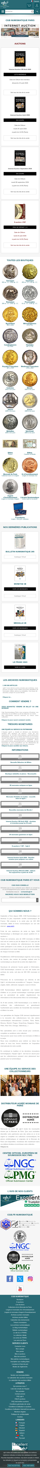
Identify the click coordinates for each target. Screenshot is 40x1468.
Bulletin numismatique (20, 1330)
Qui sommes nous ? (20, 1386)
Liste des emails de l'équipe (20, 1389)
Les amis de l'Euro (20, 1340)
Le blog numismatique (20, 1327)
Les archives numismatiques (20, 1325)
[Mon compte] (36, 7)
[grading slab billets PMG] (20, 1177)
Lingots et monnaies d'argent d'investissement (20, 1312)
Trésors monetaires (20, 1322)
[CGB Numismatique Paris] (5, 8)
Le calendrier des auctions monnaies (20, 1378)
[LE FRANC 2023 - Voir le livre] (20, 652)
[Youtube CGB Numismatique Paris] (20, 1289)
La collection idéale (20, 1335)
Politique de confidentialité (20, 1414)
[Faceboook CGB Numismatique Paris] (10, 1279)
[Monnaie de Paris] (20, 1127)
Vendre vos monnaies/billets (20, 1375)
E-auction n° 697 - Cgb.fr (21, 846)
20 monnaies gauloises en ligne (20, 834)
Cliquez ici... (7, 697)
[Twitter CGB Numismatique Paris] (20, 1279)
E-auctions (20, 1302)
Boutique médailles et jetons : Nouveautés (20, 774)
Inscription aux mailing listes (20, 1361)
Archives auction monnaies (20, 1315)
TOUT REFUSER (28, 1465)
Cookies (20, 1417)
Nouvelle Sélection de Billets (20, 762)
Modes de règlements (20, 1366)
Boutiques (20, 1299)
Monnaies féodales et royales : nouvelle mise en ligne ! (20, 797)
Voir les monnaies (20, 589)
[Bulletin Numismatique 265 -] (20, 541)
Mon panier (20, 1351)
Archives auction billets (20, 1317)
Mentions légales (20, 1412)
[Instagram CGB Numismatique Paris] (30, 1279)
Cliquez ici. (5, 1147)
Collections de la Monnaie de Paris (20, 1307)
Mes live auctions (20, 1356)
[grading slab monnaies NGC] (20, 1165)
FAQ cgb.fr (20, 1396)
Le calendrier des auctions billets (20, 1380)
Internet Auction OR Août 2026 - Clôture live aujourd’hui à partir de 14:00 (21, 871)
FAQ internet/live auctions (20, 1401)
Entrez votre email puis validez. (20, 897)
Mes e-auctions (20, 1354)
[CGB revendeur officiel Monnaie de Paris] (20, 1257)
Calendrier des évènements (20, 1320)
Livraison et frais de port (20, 1364)
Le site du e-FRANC (20, 1332)
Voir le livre (20, 667)
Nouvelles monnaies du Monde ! (21, 810)
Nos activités (20, 1391)
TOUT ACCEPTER (14, 1465)
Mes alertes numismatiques (20, 1359)
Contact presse (20, 1394)
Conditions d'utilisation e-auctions (20, 1406)
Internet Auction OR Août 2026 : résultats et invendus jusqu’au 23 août (21, 822)
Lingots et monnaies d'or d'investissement (20, 1310)
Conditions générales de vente (20, 1404)
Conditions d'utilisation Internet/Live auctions (20, 1409)
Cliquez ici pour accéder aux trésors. (15, 746)
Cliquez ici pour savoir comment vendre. (16, 720)
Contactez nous (20, 1346)
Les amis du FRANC (20, 1338)
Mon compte (20, 1349)
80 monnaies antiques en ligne (21, 785)
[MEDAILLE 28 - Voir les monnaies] (20, 613)
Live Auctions (20, 1304)
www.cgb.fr (10, 926)
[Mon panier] (29, 7)
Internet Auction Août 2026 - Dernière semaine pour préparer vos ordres (20, 858)
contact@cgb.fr (26, 892)
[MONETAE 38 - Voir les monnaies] (20, 574)
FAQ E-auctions (20, 1399)
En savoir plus (20, 1463)
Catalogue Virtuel (20, 557)
